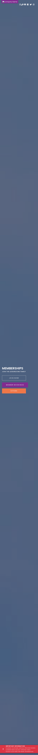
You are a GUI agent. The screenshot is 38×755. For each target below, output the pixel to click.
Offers (14, 391)
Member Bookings (15, 385)
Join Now (14, 378)
